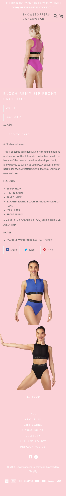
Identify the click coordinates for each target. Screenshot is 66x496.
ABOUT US (33, 419)
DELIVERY (33, 436)
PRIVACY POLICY (33, 447)
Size (8, 108)
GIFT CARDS (33, 425)
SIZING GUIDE (33, 430)
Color (9, 117)
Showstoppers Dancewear (33, 17)
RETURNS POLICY (33, 441)
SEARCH (33, 414)
